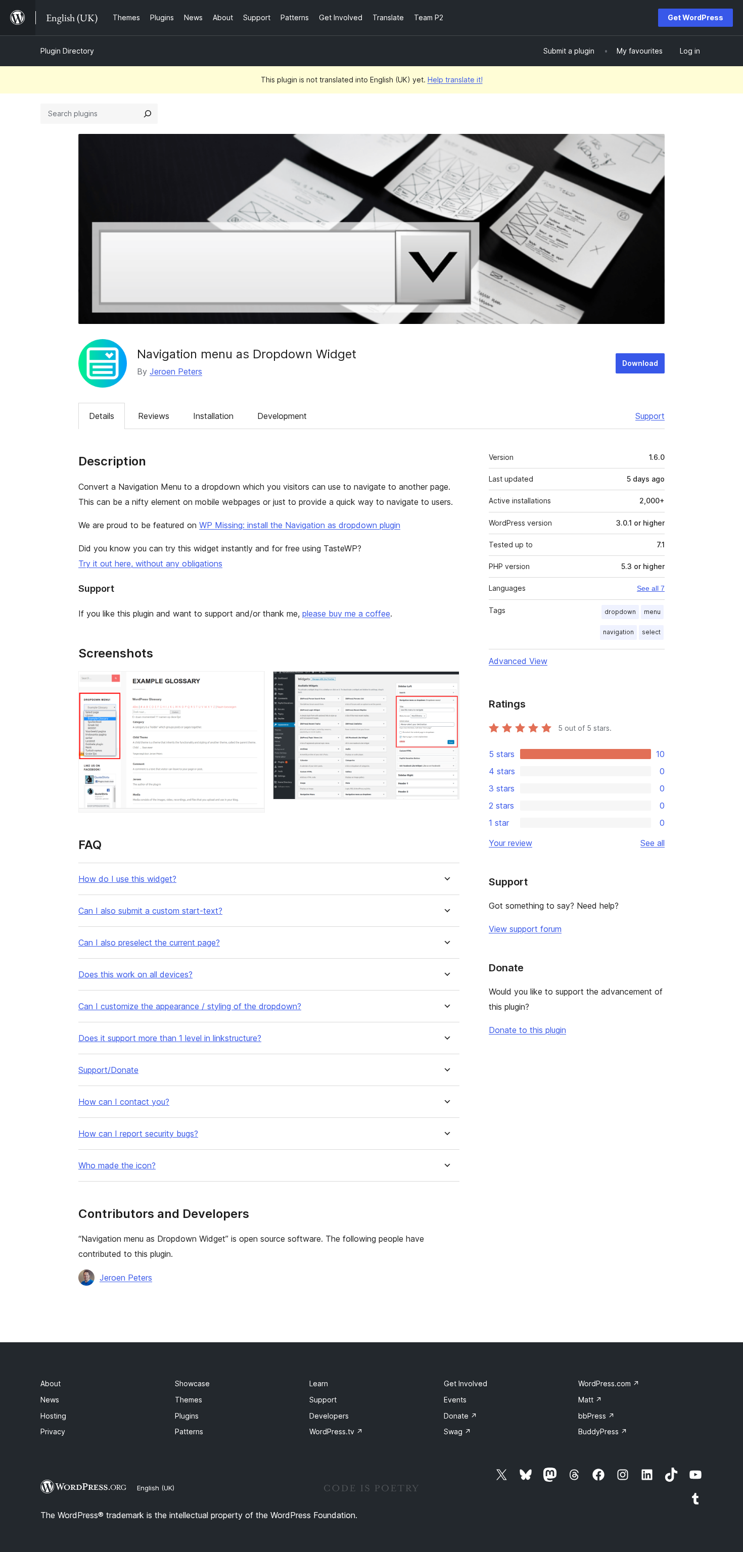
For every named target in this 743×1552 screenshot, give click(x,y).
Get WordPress (695, 17)
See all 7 (651, 588)
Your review (510, 843)
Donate (460, 1416)
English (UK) (155, 1488)
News (49, 1399)
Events (455, 1399)
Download (640, 363)
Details (101, 416)
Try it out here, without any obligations (150, 563)
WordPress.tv (336, 1431)
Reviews (153, 416)
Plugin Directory (67, 50)
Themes (188, 1399)
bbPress (596, 1416)
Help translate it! (455, 79)
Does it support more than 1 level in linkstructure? (169, 1038)
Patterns (189, 1431)
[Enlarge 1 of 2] (251, 685)
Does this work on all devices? (135, 974)
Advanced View (518, 661)
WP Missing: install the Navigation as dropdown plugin (299, 525)
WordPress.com (608, 1383)
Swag (457, 1431)
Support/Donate (108, 1070)
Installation (213, 416)
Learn (318, 1383)
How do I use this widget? (127, 879)
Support (650, 416)
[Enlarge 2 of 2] (446, 685)
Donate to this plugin (527, 1030)
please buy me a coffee (346, 613)
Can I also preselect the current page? (149, 943)
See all (652, 843)
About (50, 1383)
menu (652, 612)
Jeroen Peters (176, 371)
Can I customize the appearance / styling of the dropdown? (189, 1006)
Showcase (192, 1383)
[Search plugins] (147, 114)
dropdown (620, 612)
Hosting (53, 1416)
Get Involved (465, 1383)
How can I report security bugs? (138, 1134)
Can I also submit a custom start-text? (150, 911)
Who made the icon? (117, 1165)
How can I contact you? (123, 1102)
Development (282, 416)
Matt (590, 1399)
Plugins (187, 1416)
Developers (329, 1416)
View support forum (525, 929)
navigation (618, 632)
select (651, 632)
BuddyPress (602, 1431)
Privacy (52, 1431)
